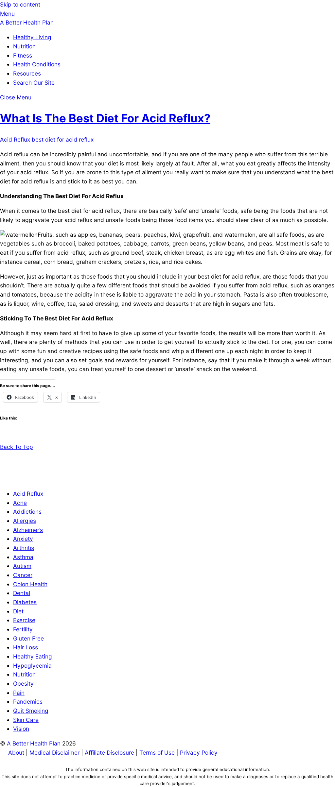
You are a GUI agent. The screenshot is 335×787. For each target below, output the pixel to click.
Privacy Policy (199, 752)
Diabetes (25, 602)
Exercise (24, 620)
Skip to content (20, 4)
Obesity (23, 683)
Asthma (23, 557)
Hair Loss (25, 647)
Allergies (24, 520)
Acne (20, 502)
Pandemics (28, 701)
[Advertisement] (167, 466)
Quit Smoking (30, 710)
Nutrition (24, 46)
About (16, 752)
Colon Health (30, 584)
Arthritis (23, 547)
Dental (21, 593)
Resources (27, 73)
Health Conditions (37, 64)
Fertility (23, 629)
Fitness (22, 55)
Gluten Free (28, 638)
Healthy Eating (32, 656)
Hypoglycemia (32, 665)
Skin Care (26, 719)
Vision (21, 728)
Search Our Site (34, 82)
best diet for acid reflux (63, 139)
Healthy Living (32, 37)
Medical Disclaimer (54, 752)
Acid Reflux (15, 139)
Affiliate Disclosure (109, 752)
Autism (22, 565)
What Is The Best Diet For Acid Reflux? (105, 118)
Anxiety (23, 538)
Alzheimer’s (28, 529)
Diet (18, 611)
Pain (19, 692)
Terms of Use (157, 752)
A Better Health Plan (34, 743)
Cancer (22, 575)
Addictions (27, 511)
